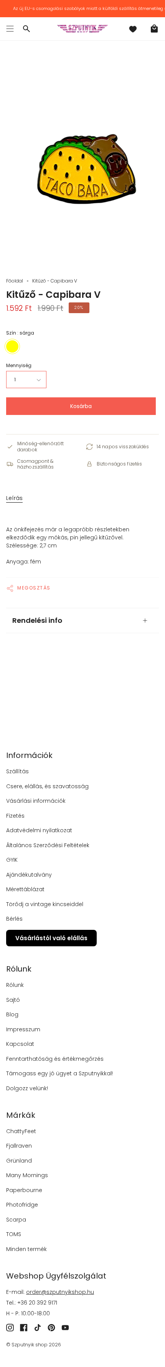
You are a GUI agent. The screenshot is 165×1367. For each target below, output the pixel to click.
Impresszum (23, 1029)
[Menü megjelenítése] (10, 28)
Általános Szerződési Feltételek (47, 845)
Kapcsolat (20, 1044)
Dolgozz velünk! (27, 1088)
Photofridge (22, 1205)
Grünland (19, 1160)
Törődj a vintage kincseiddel (44, 904)
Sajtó (13, 1000)
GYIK (12, 860)
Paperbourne (24, 1190)
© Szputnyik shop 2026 (33, 1344)
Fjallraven (19, 1146)
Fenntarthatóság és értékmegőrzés (55, 1059)
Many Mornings (27, 1175)
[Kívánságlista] (132, 28)
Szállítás (17, 771)
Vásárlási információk (36, 801)
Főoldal (14, 281)
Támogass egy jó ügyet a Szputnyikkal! (59, 1073)
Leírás (14, 498)
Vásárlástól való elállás (51, 938)
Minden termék (26, 1249)
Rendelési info (37, 620)
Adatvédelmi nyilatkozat (39, 830)
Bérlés (14, 919)
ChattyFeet (21, 1131)
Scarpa (16, 1219)
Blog (12, 1014)
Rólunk (15, 985)
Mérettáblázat (25, 889)
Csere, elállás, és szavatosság (47, 786)
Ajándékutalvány (29, 875)
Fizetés (15, 816)
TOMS (13, 1234)
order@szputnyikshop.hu (60, 1292)
